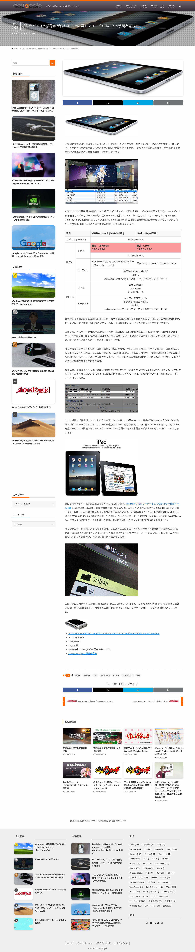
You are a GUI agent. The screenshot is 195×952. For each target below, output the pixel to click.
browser (135, 849)
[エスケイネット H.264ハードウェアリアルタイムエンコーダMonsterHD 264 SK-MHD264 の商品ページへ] (76, 629)
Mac (160, 868)
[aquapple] (27, 6)
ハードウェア (137, 901)
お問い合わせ (122, 943)
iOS (155, 858)
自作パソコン (152, 905)
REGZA (116, 675)
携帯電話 (135, 905)
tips (144, 877)
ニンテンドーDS (159, 896)
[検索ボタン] (180, 6)
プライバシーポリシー (104, 943)
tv (154, 877)
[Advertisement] (33, 469)
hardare (87, 675)
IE (146, 858)
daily (159, 849)
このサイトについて (84, 943)
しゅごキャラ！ (154, 887)
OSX (160, 872)
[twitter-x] (147, 922)
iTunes (134, 868)
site (132, 877)
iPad (95, 675)
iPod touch (105, 675)
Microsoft (135, 872)
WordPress (136, 887)
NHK (149, 872)
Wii (151, 882)
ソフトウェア (128, 675)
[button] (77, 102)
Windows (164, 882)
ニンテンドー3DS (138, 896)
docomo (135, 854)
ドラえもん (168, 891)
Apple (77, 675)
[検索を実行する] (52, 63)
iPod (147, 863)
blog (161, 844)
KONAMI (148, 868)
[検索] (162, 922)
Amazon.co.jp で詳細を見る (82, 653)
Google (134, 858)
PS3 (170, 872)
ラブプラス (155, 901)
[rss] (154, 922)
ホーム (70, 943)
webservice (136, 882)
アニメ (171, 887)
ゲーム (134, 891)
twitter (165, 877)
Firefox (150, 854)
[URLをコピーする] (168, 102)
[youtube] (150, 922)
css (148, 849)
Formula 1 (165, 854)
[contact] (158, 922)
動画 (138, 675)
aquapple (148, 844)
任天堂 (170, 901)
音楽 (167, 905)
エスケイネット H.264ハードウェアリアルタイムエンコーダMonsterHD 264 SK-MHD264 (113, 633)
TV (17, 33)
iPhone (134, 863)
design (172, 849)
